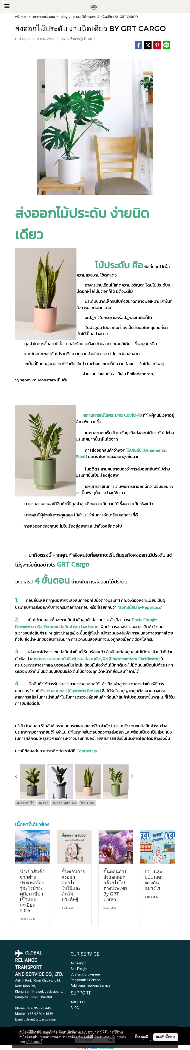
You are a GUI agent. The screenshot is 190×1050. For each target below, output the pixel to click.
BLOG (75, 1008)
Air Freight (78, 963)
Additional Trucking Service (90, 985)
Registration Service (85, 980)
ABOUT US (78, 1002)
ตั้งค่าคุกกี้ (141, 1037)
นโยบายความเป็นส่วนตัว (110, 1037)
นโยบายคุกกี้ (34, 1042)
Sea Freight (79, 969)
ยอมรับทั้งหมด (165, 1037)
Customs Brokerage (85, 974)
